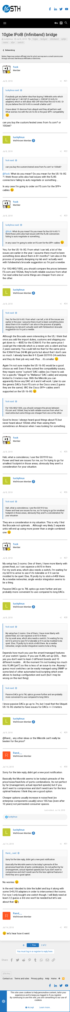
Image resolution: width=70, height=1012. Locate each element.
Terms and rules (21, 978)
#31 (65, 844)
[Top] (59, 978)
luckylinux (8, 39)
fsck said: (10, 160)
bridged (44, 39)
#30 (65, 767)
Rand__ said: (11, 853)
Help (47, 978)
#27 (65, 558)
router (5, 42)
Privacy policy (37, 978)
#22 (65, 151)
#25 (65, 452)
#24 (65, 304)
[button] (5, 23)
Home (53, 978)
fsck (15, 67)
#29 (65, 732)
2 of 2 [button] (43, 945)
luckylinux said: (12, 90)
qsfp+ (63, 39)
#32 (65, 927)
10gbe (35, 39)
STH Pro (6, 974)
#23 (65, 215)
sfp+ (13, 42)
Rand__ (17, 752)
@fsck (6, 173)
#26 (65, 492)
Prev (34, 945)
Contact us (8, 978)
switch (21, 42)
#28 (65, 617)
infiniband (54, 39)
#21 (65, 81)
